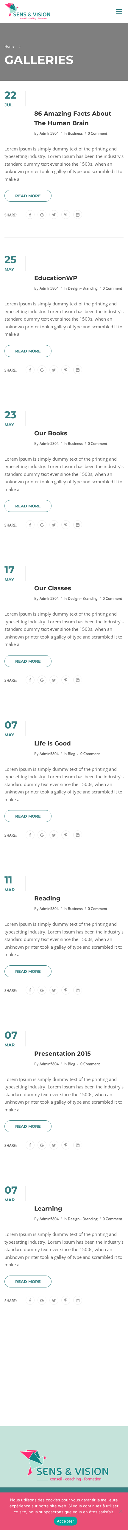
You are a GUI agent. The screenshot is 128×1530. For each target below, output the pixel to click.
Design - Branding (83, 288)
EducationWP (55, 278)
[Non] (121, 1511)
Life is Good (52, 743)
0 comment (97, 133)
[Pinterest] (65, 215)
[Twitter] (54, 215)
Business (75, 133)
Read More (28, 195)
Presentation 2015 (62, 1053)
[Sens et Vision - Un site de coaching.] (27, 13)
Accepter (65, 1521)
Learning (48, 1208)
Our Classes (52, 588)
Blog (71, 753)
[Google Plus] (42, 215)
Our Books (50, 433)
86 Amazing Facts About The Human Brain (72, 118)
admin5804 (49, 133)
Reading (47, 898)
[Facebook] (30, 215)
